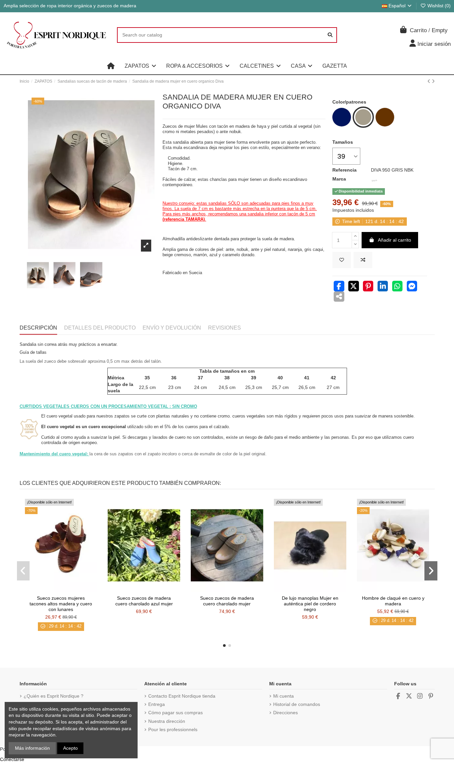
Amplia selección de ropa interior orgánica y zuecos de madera (70, 5)
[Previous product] (429, 81)
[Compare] (60, 589)
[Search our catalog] (330, 35)
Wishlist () (438, 5)
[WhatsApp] (397, 287)
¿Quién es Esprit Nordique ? (53, 696)
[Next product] (433, 81)
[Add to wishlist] (341, 260)
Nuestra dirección (166, 721)
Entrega (156, 704)
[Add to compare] (363, 260)
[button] (140, 66)
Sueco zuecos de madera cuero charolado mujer (227, 600)
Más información (32, 748)
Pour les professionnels (172, 729)
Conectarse (12, 759)
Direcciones (285, 712)
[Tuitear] (353, 287)
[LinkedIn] (383, 287)
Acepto (70, 748)
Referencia (344, 170)
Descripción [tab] (38, 328)
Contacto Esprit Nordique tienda (181, 696)
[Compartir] (339, 287)
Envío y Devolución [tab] (172, 328)
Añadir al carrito (394, 240)
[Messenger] (412, 287)
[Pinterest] (368, 287)
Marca (339, 179)
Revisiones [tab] (224, 328)
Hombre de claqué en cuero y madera (393, 600)
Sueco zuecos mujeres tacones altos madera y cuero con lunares (61, 603)
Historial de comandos (296, 704)
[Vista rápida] (70, 589)
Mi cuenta (283, 696)
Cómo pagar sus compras (175, 712)
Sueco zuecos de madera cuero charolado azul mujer (144, 600)
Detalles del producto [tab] (100, 328)
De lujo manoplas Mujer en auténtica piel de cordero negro (310, 603)
